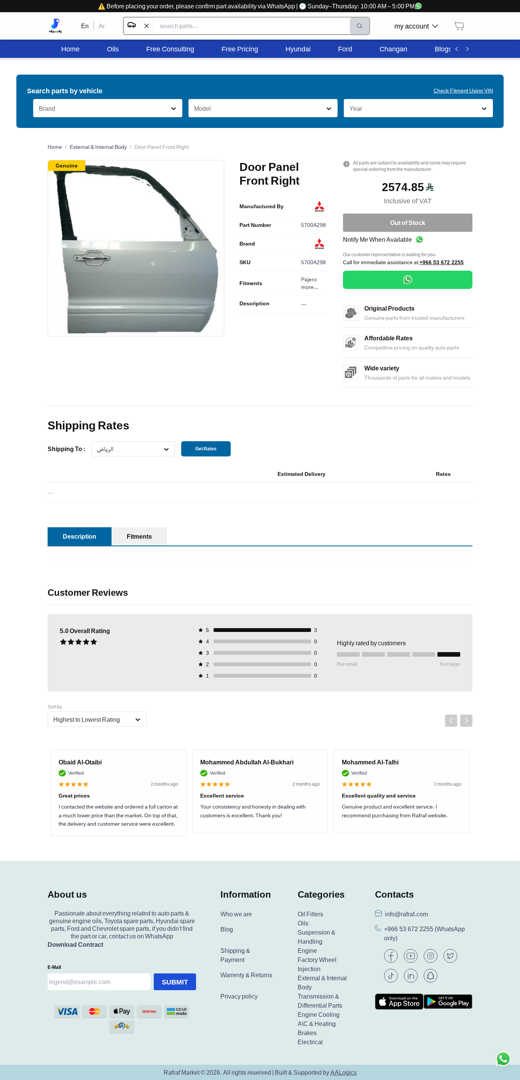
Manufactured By (261, 206)
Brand (247, 244)
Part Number (255, 225)
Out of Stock (407, 223)
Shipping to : (66, 449)
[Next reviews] (466, 721)
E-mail (54, 967)
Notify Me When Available (377, 239)
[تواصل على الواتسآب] (503, 1063)
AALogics (343, 1072)
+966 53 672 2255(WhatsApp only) (424, 933)
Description (254, 303)
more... (309, 287)
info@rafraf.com (406, 914)
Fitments (250, 283)
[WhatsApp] (407, 280)
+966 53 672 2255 (442, 262)
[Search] (359, 26)
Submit (175, 982)
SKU (244, 262)
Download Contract (75, 944)
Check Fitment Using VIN (463, 90)
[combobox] (38, 108)
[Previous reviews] (451, 721)
